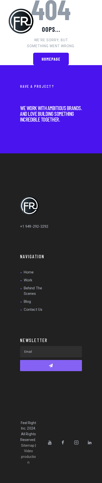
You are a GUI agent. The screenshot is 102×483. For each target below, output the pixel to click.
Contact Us (33, 309)
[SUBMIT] (51, 365)
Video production (28, 456)
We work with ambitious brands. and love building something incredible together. (51, 114)
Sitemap (28, 445)
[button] (79, 21)
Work (28, 280)
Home (29, 272)
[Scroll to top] (97, 478)
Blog (27, 301)
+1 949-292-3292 (34, 226)
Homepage (51, 58)
